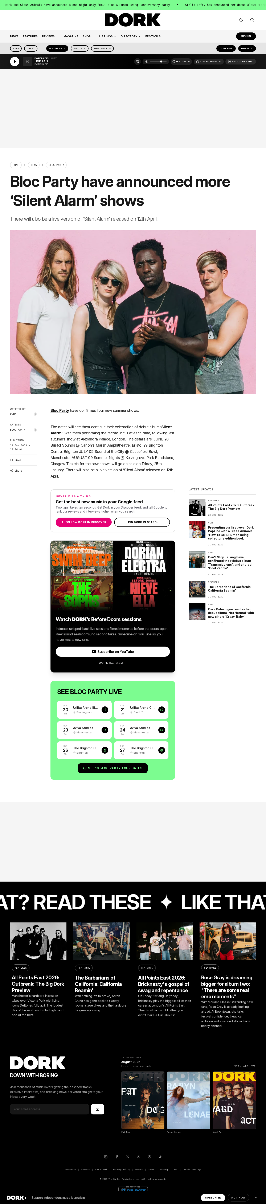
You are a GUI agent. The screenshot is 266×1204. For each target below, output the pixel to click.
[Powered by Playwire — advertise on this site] (133, 1190)
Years (151, 1169)
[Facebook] (116, 1156)
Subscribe (213, 1197)
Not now (238, 1197)
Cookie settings (192, 1169)
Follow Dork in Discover (83, 522)
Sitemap (164, 1169)
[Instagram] (105, 1156)
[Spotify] (149, 1156)
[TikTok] (160, 1156)
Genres (139, 1169)
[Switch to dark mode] (241, 20)
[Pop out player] (137, 61)
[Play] (14, 61)
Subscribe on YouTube (116, 652)
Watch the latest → (113, 663)
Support (85, 1169)
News (34, 165)
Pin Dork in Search (142, 522)
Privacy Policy (121, 1169)
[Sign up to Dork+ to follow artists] (35, 414)
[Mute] (146, 61)
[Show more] (256, 1197)
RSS (175, 1169)
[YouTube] (138, 1156)
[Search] (252, 20)
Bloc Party (17, 429)
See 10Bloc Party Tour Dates (115, 768)
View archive (245, 1066)
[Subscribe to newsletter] (97, 1109)
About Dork (101, 1169)
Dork (13, 413)
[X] (127, 1156)
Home (16, 165)
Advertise (70, 1169)
